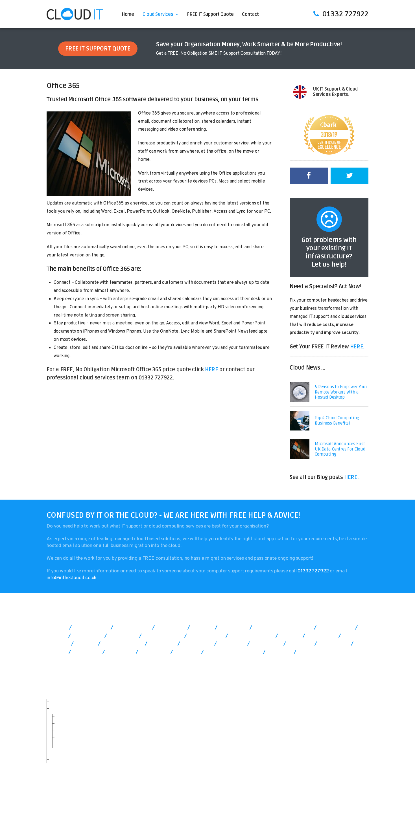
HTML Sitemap (352, 816)
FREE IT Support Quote (210, 14)
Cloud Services (158, 14)
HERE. (357, 346)
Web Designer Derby (346, 822)
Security (65, 723)
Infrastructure (71, 737)
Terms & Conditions (276, 816)
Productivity (68, 730)
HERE (211, 369)
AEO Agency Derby (301, 822)
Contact (250, 14)
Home (128, 14)
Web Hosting (219, 822)
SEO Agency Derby (257, 822)
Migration (66, 744)
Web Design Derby (182, 822)
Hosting (64, 716)
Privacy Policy (316, 816)
